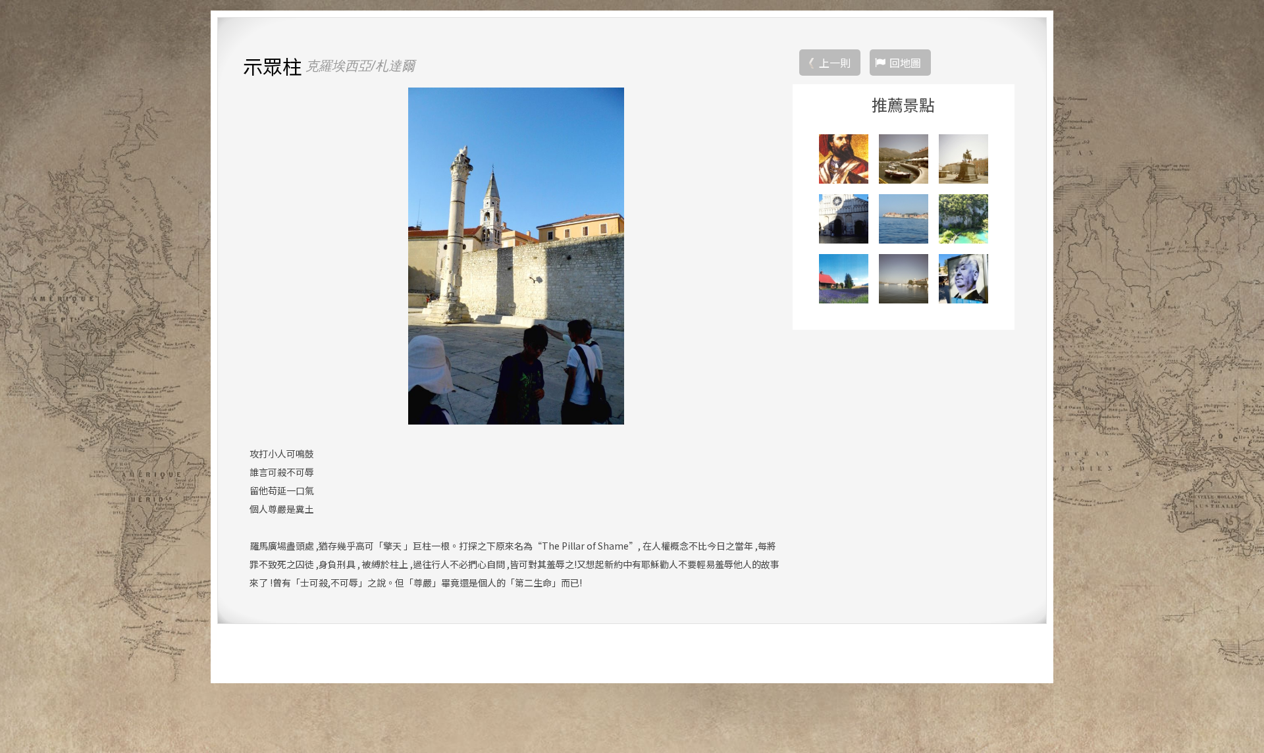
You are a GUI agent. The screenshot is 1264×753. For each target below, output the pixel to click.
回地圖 (905, 62)
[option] (516, 256)
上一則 (835, 62)
